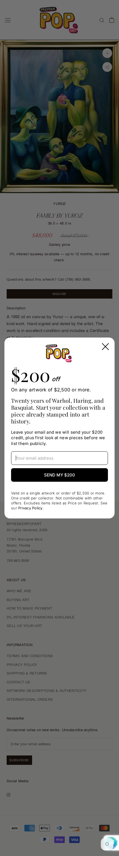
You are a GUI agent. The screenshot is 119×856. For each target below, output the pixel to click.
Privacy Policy (30, 508)
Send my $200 (59, 475)
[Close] (105, 346)
